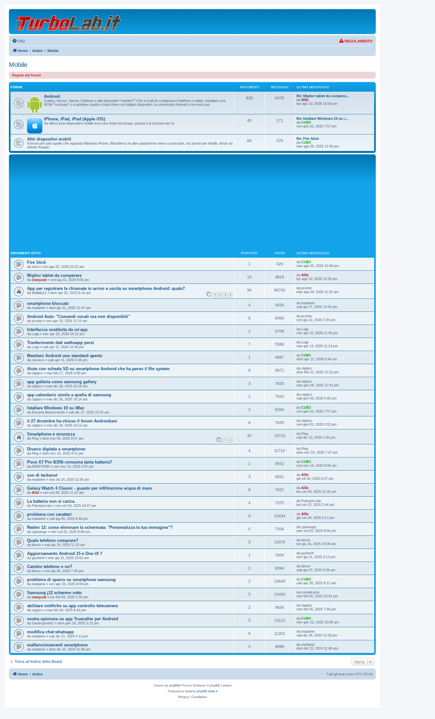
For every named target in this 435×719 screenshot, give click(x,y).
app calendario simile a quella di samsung (69, 394)
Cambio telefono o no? (49, 566)
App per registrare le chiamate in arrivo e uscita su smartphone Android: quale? (106, 288)
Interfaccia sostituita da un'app (57, 329)
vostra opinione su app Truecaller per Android (72, 618)
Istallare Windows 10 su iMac (55, 408)
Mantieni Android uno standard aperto (64, 355)
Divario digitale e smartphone (56, 449)
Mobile (18, 64)
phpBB (174, 685)
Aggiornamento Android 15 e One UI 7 (64, 553)
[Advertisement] (192, 203)
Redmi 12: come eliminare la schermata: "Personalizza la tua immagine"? (100, 527)
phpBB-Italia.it (207, 691)
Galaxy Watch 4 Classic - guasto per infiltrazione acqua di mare (89, 488)
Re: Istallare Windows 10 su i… (322, 118)
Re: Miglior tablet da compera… (322, 96)
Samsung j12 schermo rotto (54, 592)
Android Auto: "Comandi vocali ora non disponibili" (78, 316)
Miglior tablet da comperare (54, 275)
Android (52, 96)
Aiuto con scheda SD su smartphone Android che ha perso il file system (98, 368)
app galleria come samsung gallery (61, 381)
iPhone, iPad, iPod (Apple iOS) (74, 119)
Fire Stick (36, 262)
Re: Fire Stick (307, 138)
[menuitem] (18, 41)
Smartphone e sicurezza (51, 434)
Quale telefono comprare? (52, 540)
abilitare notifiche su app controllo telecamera (72, 605)
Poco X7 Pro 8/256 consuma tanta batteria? (69, 462)
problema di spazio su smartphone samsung (71, 579)
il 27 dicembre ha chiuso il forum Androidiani (72, 421)
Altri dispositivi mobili (49, 139)
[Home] (68, 21)
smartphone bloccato (48, 303)
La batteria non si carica (51, 501)
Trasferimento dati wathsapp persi (60, 342)
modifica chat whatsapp (50, 631)
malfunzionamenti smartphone (57, 645)
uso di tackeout (42, 475)
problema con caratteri (49, 514)
